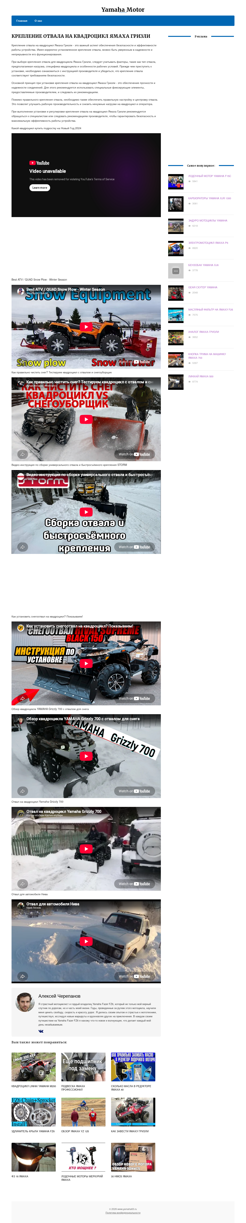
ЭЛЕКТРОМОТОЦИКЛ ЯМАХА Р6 (208, 243)
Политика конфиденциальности (123, 1212)
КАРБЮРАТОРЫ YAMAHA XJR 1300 (209, 198)
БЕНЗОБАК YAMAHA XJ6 (203, 265)
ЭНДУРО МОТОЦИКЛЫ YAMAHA (207, 220)
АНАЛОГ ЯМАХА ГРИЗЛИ (203, 332)
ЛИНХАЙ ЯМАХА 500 (200, 376)
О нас (38, 20)
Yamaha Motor (123, 9)
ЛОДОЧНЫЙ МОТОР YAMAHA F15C (209, 176)
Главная (21, 20)
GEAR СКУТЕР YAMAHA (202, 287)
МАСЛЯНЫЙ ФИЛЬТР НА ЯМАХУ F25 (210, 309)
